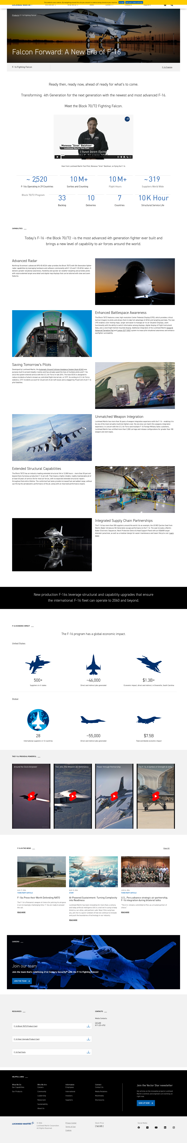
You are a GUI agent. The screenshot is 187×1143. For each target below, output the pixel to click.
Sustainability (42, 1104)
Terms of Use (70, 1126)
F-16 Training (167, 67)
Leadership (41, 1095)
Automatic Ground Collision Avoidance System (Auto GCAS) (61, 369)
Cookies (68, 1130)
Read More (21, 912)
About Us (40, 1108)
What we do (72, 4)
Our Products (17, 1091)
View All (166, 848)
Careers (108, 4)
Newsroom (41, 1100)
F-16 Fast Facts (20, 1052)
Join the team (20, 981)
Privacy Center (71, 1123)
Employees (69, 1087)
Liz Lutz (98, 1022)
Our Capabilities (18, 1087)
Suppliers (147, 4)
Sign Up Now (144, 1103)
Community (41, 1091)
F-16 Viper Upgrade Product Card (26, 1039)
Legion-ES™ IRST (124, 330)
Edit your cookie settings (134, 2)
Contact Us (99, 1087)
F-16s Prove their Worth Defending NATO (38, 897)
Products (15, 15)
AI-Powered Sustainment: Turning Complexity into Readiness (93, 899)
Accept (121, 2)
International (70, 1091)
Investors (128, 4)
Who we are (49, 4)
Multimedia (99, 1095)
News (92, 4)
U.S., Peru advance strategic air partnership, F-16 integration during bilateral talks (144, 899)
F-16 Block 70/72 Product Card (25, 1026)
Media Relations (101, 1091)
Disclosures (99, 1100)
